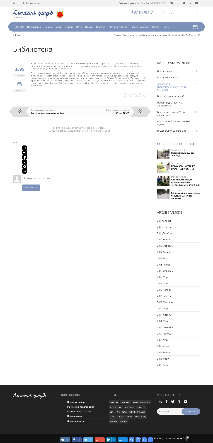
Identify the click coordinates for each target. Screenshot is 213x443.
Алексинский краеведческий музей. (173, 123)
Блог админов (165, 70)
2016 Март (163, 358)
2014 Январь (164, 295)
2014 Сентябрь (165, 327)
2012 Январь (164, 239)
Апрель (192, 35)
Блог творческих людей (170, 96)
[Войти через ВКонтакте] (24, 152)
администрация (137, 412)
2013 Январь (164, 264)
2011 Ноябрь (164, 226)
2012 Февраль (165, 245)
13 (199, 35)
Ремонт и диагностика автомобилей (169, 104)
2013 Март (163, 277)
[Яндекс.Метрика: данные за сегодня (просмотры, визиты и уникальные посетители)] (193, 438)
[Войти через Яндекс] (24, 162)
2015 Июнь (163, 346)
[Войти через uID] (24, 147)
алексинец (140, 417)
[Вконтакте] (172, 3)
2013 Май (162, 283)
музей (113, 407)
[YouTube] (197, 3)
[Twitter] (184, 3)
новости (141, 407)
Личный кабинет (143, 11)
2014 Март (163, 308)
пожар (121, 417)
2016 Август (163, 364)
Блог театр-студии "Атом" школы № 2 (171, 113)
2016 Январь (164, 352)
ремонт (113, 421)
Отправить (31, 187)
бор (111, 412)
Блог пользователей (168, 77)
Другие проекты (75, 421)
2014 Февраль (165, 302)
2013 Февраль (165, 270)
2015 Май (162, 339)
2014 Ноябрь (164, 333)
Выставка (129, 407)
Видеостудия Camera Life (171, 130)
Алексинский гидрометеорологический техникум (172, 86)
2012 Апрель (164, 252)
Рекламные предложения (80, 406)
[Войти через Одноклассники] (24, 171)
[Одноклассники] (191, 3)
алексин (114, 402)
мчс (118, 412)
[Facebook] (178, 3)
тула (124, 412)
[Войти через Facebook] (24, 157)
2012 (184, 35)
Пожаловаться (74, 416)
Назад (18, 35)
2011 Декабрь (164, 233)
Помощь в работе (76, 402)
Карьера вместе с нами (79, 411)
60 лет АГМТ (122, 113)
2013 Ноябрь (164, 289)
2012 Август (163, 258)
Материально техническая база (47, 113)
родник (123, 421)
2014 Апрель (164, 314)
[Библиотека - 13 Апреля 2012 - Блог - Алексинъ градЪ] (131, 439)
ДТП (120, 407)
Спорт (113, 417)
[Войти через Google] (24, 166)
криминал (126, 402)
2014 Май (162, 321)
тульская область (141, 402)
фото (129, 417)
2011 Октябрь (164, 220)
